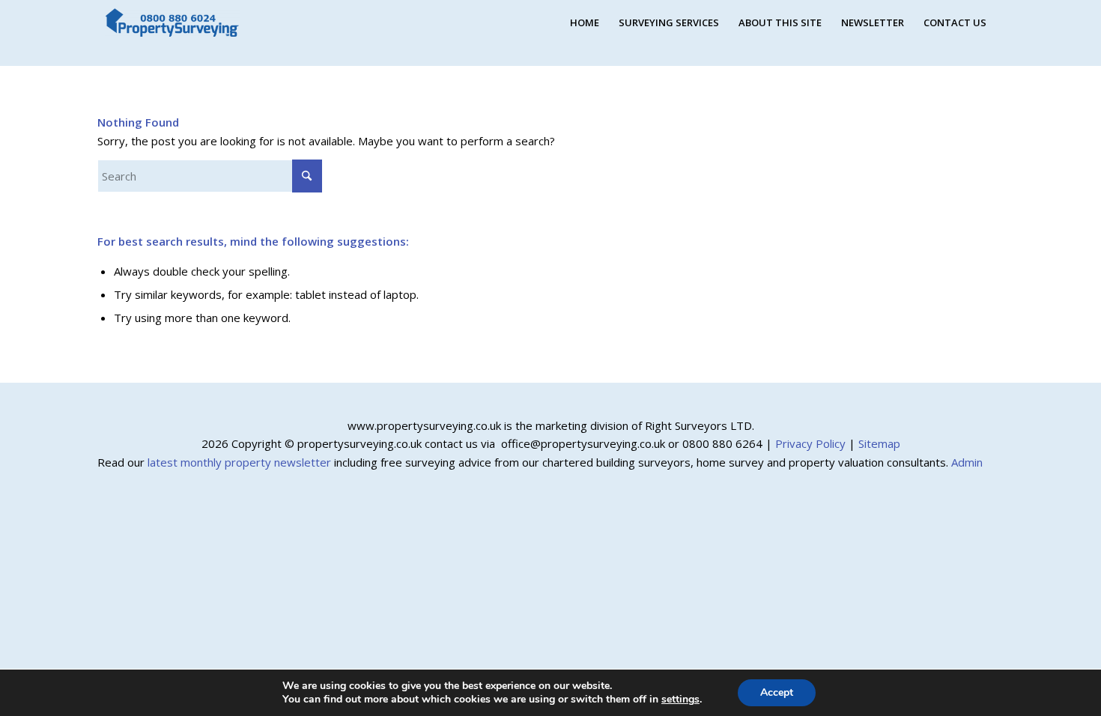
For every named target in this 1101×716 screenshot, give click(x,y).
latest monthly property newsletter (239, 462)
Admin (967, 462)
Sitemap (879, 443)
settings (680, 699)
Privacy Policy (810, 443)
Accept (776, 692)
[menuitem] (584, 22)
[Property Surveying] (172, 22)
